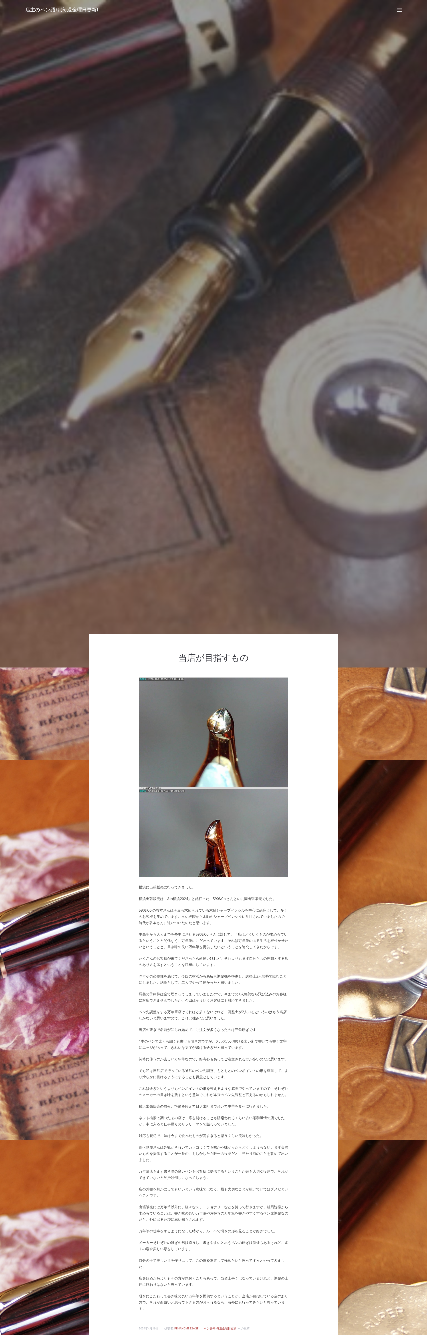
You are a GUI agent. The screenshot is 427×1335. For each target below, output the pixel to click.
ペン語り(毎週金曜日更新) (220, 1328)
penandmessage (186, 1328)
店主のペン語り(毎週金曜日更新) (61, 10)
